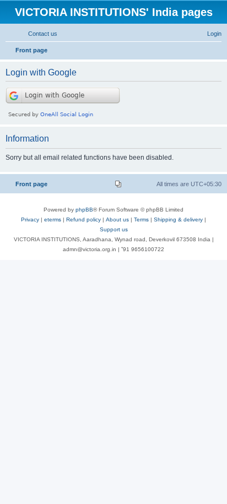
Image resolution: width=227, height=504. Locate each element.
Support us (114, 229)
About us (117, 219)
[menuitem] (37, 33)
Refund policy (83, 219)
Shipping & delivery (178, 219)
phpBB (84, 210)
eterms (52, 219)
